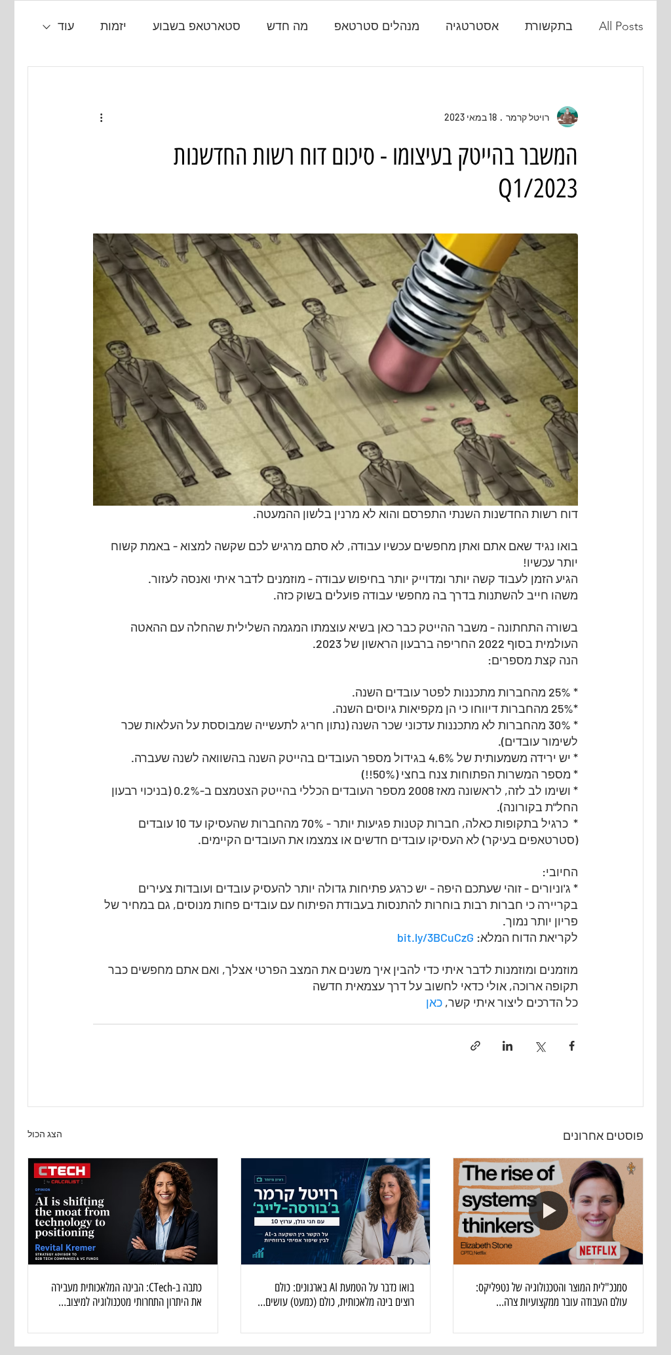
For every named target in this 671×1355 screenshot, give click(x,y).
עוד (66, 26)
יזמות (113, 26)
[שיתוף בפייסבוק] (572, 1046)
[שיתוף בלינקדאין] (507, 1046)
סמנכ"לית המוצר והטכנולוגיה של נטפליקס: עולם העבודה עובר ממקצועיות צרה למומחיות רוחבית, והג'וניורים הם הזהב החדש (551, 1294)
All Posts (621, 26)
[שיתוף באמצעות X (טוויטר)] (539, 1046)
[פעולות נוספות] (101, 117)
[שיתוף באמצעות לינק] (475, 1046)
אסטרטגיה (472, 26)
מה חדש (287, 26)
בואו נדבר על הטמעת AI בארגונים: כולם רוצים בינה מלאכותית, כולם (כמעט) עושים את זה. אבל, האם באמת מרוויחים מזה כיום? (337, 1294)
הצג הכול (45, 1133)
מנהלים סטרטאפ (376, 26)
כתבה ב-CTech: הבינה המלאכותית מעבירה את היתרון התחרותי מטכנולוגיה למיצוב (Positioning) (126, 1294)
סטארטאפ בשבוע (196, 26)
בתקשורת (549, 26)
